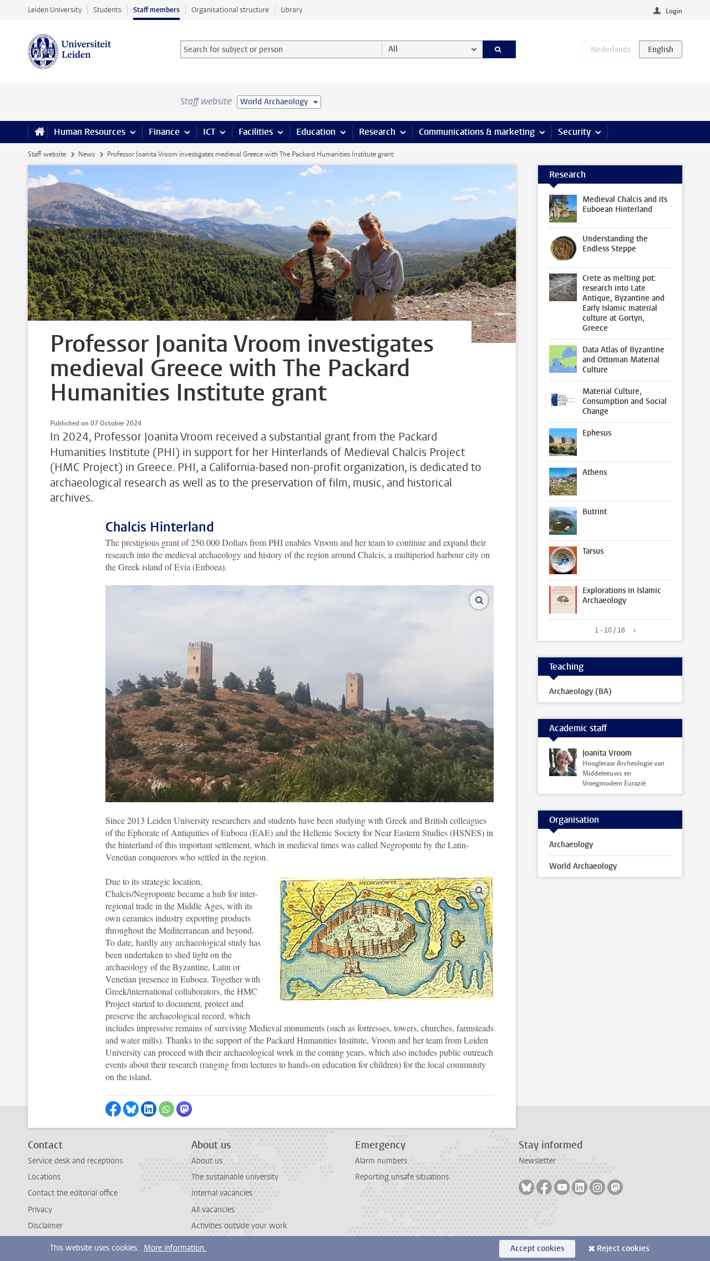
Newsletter (537, 1161)
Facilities (256, 132)
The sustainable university (234, 1177)
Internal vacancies (221, 1193)
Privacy (40, 1209)
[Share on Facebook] (113, 1109)
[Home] (37, 132)
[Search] (499, 49)
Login (674, 11)
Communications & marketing (477, 132)
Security (574, 132)
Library (291, 9)
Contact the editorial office (73, 1193)
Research (377, 132)
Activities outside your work (239, 1226)
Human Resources (89, 132)
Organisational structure (230, 9)
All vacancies (213, 1209)
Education (316, 132)
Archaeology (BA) (580, 691)
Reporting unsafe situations (402, 1177)
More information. (175, 1248)
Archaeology (571, 844)
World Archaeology (583, 866)
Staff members (156, 9)
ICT (209, 132)
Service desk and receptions (75, 1161)
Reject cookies (623, 1248)
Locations (44, 1177)
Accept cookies (537, 1248)
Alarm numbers (381, 1161)
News (86, 154)
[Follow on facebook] (544, 1187)
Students (107, 9)
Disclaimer (45, 1226)
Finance (164, 132)
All (393, 49)
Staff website (47, 154)
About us (206, 1161)
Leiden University (55, 9)
